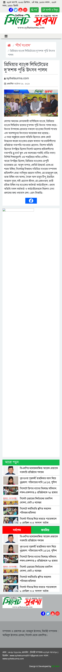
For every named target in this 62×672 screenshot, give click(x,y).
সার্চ (35, 9)
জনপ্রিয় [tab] (45, 530)
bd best (56, 666)
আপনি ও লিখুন (51, 9)
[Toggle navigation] (6, 36)
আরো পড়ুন (12, 462)
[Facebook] (31, 201)
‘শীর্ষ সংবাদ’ (23, 45)
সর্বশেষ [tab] (17, 530)
